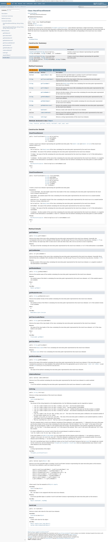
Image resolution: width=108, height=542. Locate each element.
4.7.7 (98, 240)
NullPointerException (37, 163)
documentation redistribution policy (65, 538)
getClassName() (7, 45)
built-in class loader (48, 435)
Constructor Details (6, 21)
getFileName (44, 88)
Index (35, 3)
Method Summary (6, 18)
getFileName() (6, 33)
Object (35, 23)
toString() (5, 52)
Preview (20, 3)
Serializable (33, 18)
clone (30, 123)
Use (13, 3)
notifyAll (54, 123)
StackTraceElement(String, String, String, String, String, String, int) (13, 27)
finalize (36, 123)
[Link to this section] (47, 43)
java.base (3, 6)
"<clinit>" (97, 364)
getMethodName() (7, 47)
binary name (66, 83)
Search (39, 3)
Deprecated (29, 3)
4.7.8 (100, 258)
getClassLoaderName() (9, 43)
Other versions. (73, 534)
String (43, 52)
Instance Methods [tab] (45, 70)
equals (43, 74)
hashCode (43, 109)
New (24, 3)
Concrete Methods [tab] (59, 70)
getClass (42, 123)
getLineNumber (45, 92)
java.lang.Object (32, 13)
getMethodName (45, 96)
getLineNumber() (7, 35)
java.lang (10, 6)
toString (43, 117)
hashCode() (6, 57)
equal (87, 441)
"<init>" (90, 364)
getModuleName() (7, 38)
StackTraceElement (20, 6)
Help (43, 3)
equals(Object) (6, 55)
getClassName (44, 83)
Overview (3, 3)
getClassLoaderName (46, 79)
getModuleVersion (46, 105)
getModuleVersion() (8, 40)
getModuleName (45, 101)
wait (59, 123)
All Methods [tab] (33, 70)
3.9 (35, 365)
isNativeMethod (45, 112)
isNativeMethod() (7, 50)
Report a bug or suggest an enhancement (38, 532)
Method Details (5, 30)
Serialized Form (33, 39)
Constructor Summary (7, 16)
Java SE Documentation (64, 533)
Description (4, 13)
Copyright (30, 537)
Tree (16, 3)
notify (48, 123)
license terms (70, 1)
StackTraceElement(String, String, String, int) (13, 24)
